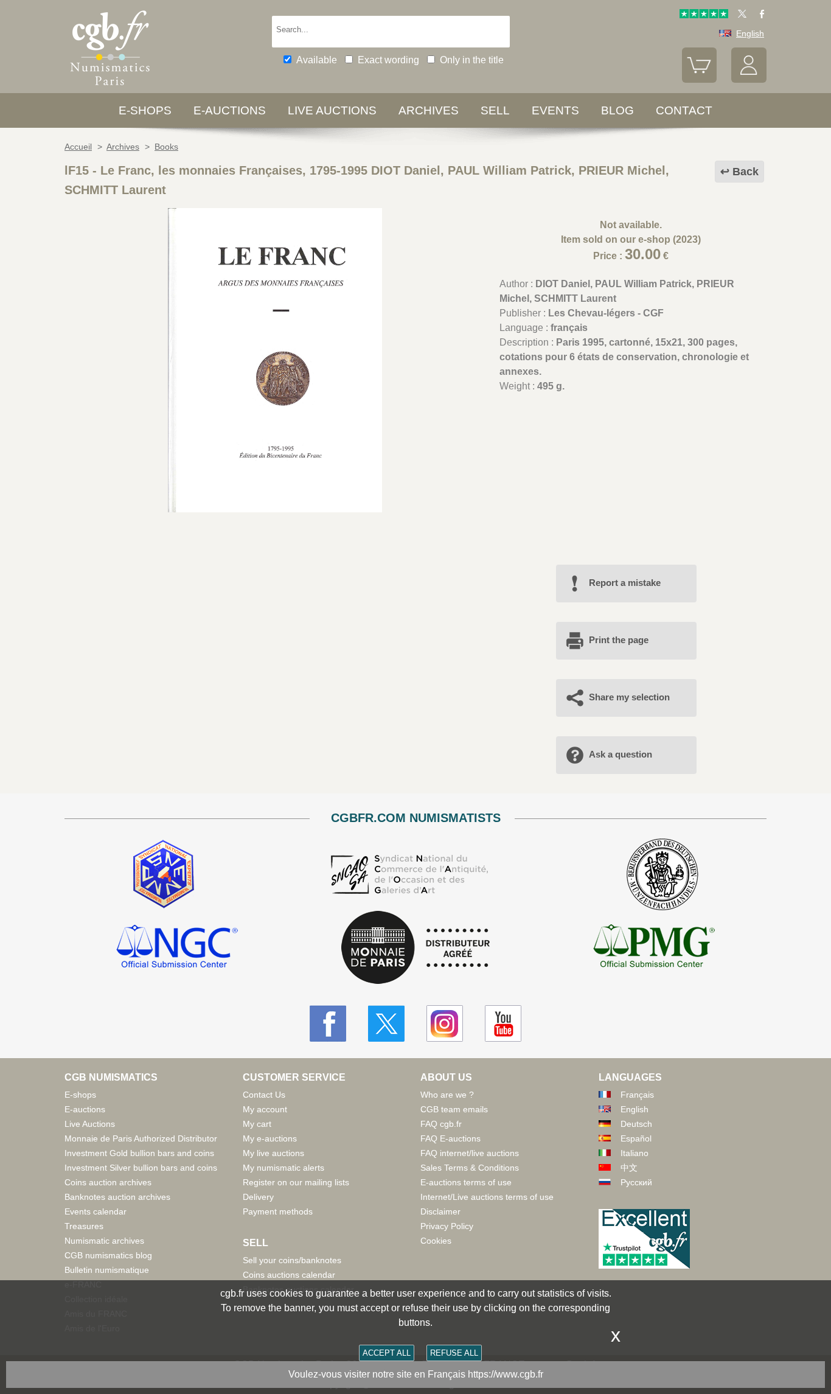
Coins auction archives (107, 1182)
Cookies (435, 1241)
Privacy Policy (446, 1226)
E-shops (145, 110)
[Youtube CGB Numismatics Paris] (503, 1023)
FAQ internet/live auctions (469, 1153)
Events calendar (95, 1211)
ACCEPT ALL (387, 1352)
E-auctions (229, 110)
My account (265, 1109)
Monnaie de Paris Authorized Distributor (140, 1138)
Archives (428, 110)
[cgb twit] (740, 15)
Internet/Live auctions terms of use (487, 1197)
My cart (257, 1124)
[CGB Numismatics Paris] (110, 88)
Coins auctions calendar (289, 1275)
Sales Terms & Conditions (469, 1168)
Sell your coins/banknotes (292, 1260)
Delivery (258, 1197)
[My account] (749, 80)
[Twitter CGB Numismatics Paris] (386, 1023)
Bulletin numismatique (106, 1270)
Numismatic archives (104, 1241)
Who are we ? (447, 1095)
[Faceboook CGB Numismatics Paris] (328, 1023)
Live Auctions (89, 1124)
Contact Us (264, 1095)
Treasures (83, 1226)
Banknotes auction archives (117, 1197)
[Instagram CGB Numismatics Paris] (444, 1023)
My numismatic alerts (283, 1168)
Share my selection (629, 697)
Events (555, 110)
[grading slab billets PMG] (654, 948)
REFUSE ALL (454, 1352)
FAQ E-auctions (450, 1138)
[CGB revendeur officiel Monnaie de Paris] (415, 948)
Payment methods (278, 1211)
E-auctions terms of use (466, 1182)
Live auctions (332, 110)
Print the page (618, 640)
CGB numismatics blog (108, 1255)
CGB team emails (454, 1109)
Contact (684, 110)
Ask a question (620, 754)
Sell (495, 110)
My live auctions (273, 1153)
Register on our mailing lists (296, 1182)
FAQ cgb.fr (441, 1124)
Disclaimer (440, 1211)
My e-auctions (270, 1138)
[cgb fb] (759, 15)
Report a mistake (625, 582)
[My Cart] (699, 80)
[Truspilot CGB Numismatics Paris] (704, 15)
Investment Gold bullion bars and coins (139, 1153)
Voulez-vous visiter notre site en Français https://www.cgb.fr (415, 1374)
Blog (617, 110)
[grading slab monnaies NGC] (177, 948)
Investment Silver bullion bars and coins (140, 1168)
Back (745, 172)
